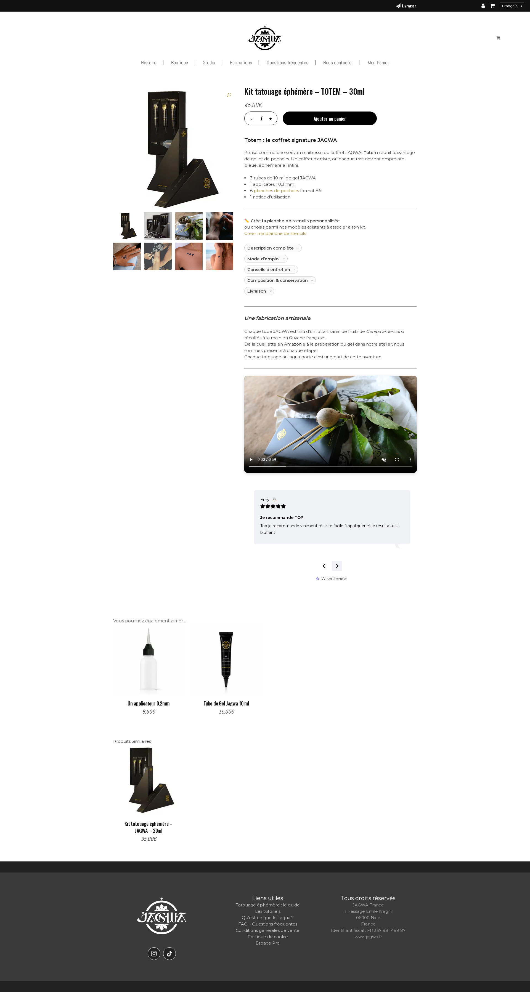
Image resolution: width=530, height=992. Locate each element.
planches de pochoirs (276, 190)
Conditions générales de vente (268, 930)
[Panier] (492, 6)
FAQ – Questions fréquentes (267, 924)
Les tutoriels (267, 911)
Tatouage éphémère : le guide (268, 905)
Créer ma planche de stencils (275, 233)
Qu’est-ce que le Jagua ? (268, 917)
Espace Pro (268, 943)
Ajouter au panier (330, 118)
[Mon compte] (483, 6)
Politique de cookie (268, 936)
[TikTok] (169, 953)
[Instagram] (154, 953)
